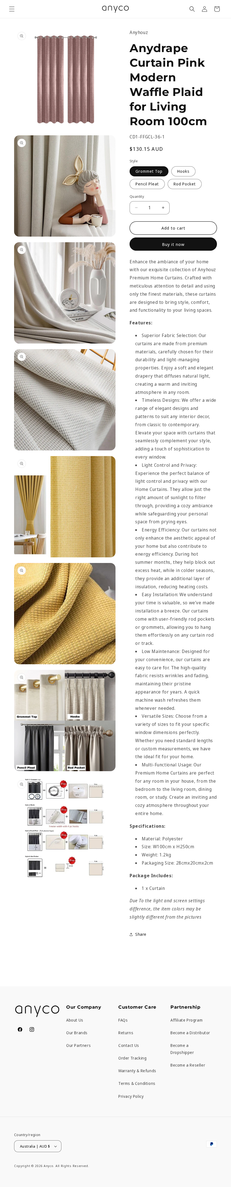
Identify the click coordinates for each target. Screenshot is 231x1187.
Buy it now (173, 244)
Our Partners (78, 1045)
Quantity (137, 196)
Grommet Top (149, 171)
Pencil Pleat (147, 184)
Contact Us (128, 1045)
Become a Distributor (190, 1032)
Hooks (183, 171)
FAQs (123, 1020)
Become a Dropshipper (182, 1049)
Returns (125, 1032)
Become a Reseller (187, 1065)
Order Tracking (132, 1058)
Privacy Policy (131, 1096)
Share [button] (140, 934)
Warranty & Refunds (137, 1070)
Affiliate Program (186, 1020)
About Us (74, 1020)
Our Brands (77, 1032)
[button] (12, 9)
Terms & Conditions (137, 1083)
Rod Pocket (185, 184)
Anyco (49, 1166)
